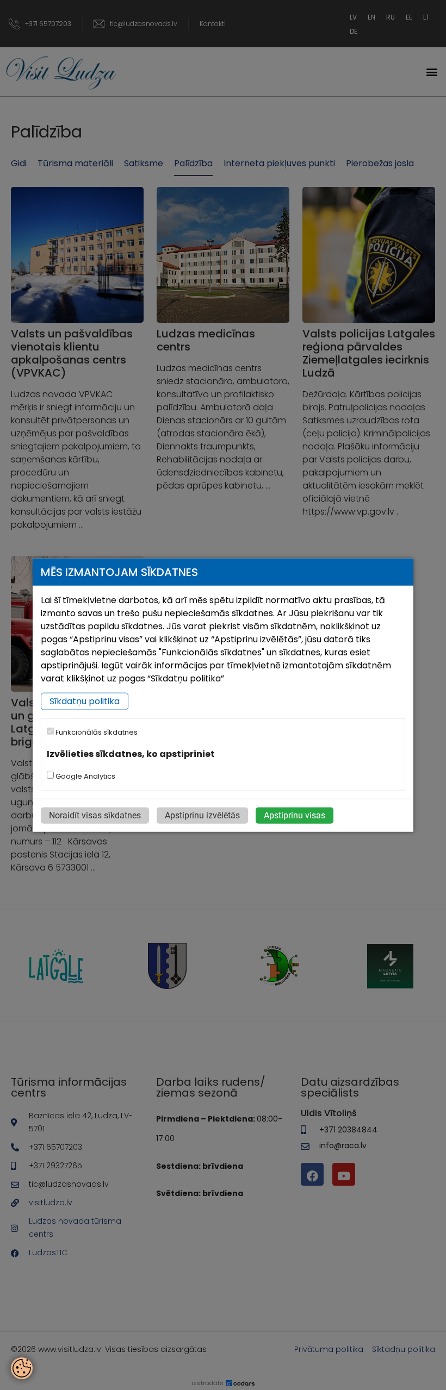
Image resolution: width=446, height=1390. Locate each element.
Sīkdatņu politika (84, 701)
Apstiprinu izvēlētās (202, 815)
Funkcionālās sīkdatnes (96, 732)
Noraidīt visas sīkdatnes (95, 815)
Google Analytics (84, 776)
